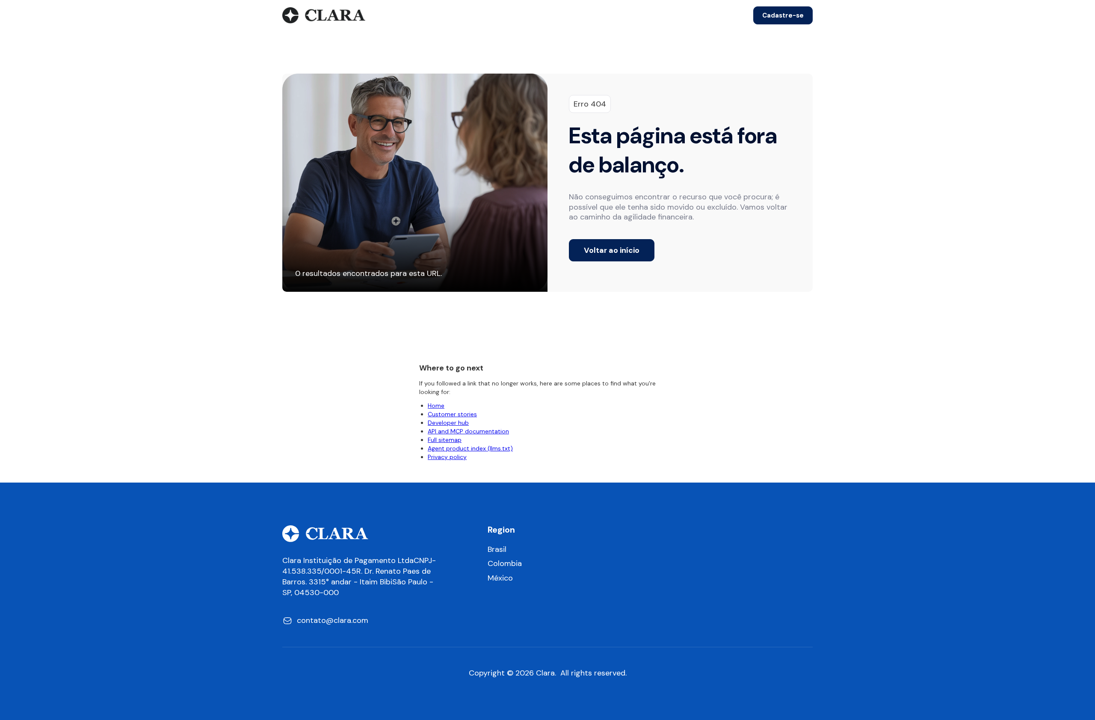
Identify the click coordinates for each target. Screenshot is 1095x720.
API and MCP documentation (468, 431)
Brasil (497, 549)
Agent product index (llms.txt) (470, 448)
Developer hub (448, 423)
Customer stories (452, 414)
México (500, 578)
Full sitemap (445, 440)
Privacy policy (447, 457)
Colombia (505, 564)
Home (436, 405)
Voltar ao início (611, 250)
